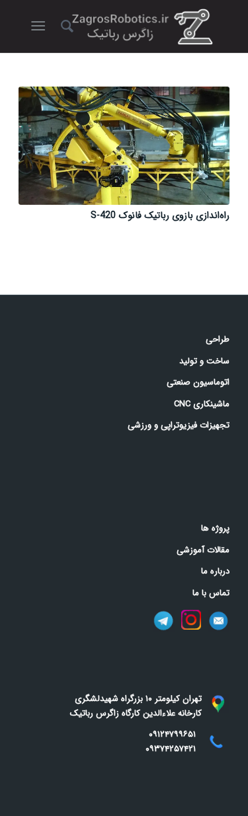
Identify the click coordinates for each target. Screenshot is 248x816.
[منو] (40, 26)
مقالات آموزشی (203, 550)
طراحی (217, 339)
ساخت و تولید (204, 361)
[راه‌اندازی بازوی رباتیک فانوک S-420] (124, 146)
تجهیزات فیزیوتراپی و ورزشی (178, 425)
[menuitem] (65, 26)
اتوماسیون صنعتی (198, 382)
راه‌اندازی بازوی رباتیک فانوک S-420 (160, 215)
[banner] (145, 26)
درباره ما (215, 571)
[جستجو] (65, 26)
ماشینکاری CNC (201, 404)
